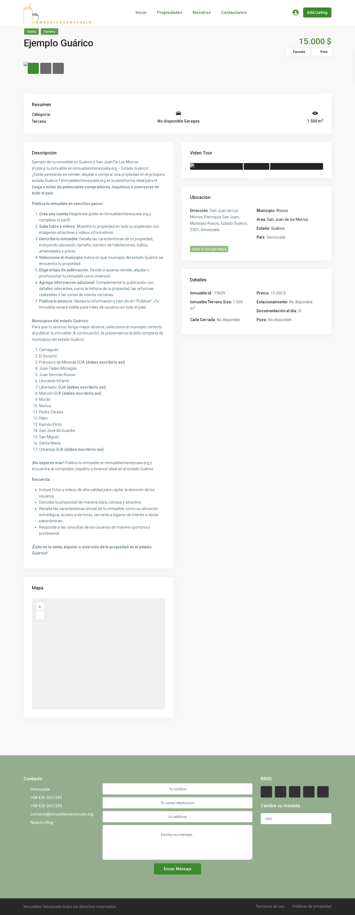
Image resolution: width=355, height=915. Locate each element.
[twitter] (280, 792)
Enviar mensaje (177, 869)
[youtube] (309, 792)
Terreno (49, 31)
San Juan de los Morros (287, 219)
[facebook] (266, 792)
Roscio (282, 210)
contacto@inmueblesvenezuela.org (62, 814)
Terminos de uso (270, 906)
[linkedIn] (294, 792)
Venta (31, 31)
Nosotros (202, 12)
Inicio (141, 12)
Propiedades (169, 12)
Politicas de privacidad (312, 906)
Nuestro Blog (42, 822)
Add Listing (317, 12)
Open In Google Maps (209, 249)
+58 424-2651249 (46, 797)
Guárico (278, 228)
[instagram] (323, 792)
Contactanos (234, 12)
